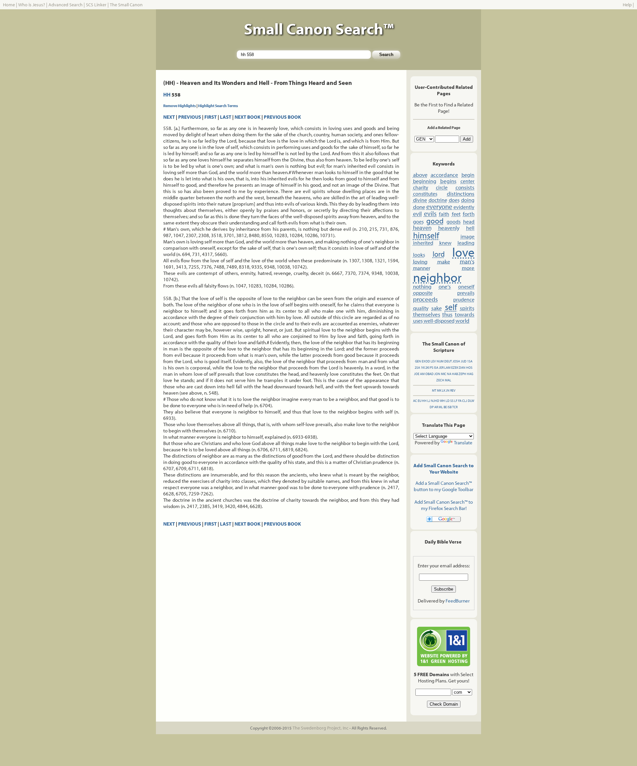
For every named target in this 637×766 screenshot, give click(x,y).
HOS (469, 367)
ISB (450, 407)
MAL (448, 380)
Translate (463, 442)
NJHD (435, 401)
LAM (447, 367)
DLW (471, 401)
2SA (417, 367)
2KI (427, 367)
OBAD (429, 374)
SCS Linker (96, 5)
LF (456, 401)
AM (422, 374)
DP (432, 407)
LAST (225, 117)
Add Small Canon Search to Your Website (443, 468)
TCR (455, 407)
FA (459, 401)
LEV (433, 361)
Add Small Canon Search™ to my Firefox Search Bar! (443, 505)
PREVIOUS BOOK (282, 117)
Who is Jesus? (31, 5)
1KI (423, 367)
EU (419, 401)
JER (441, 367)
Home (9, 5)
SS (452, 401)
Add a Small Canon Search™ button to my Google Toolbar (443, 486)
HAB (455, 374)
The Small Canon (126, 5)
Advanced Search (65, 5)
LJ (428, 401)
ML (441, 407)
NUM (440, 361)
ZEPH (462, 374)
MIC (443, 374)
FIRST (210, 117)
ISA (436, 367)
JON (437, 374)
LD (448, 401)
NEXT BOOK (247, 117)
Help (627, 5)
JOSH (456, 361)
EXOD (426, 361)
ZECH (440, 380)
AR (436, 407)
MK (439, 390)
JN (448, 390)
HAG (470, 374)
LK (443, 390)
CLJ (464, 401)
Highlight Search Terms (218, 105)
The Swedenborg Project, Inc (320, 728)
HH (167, 94)
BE (445, 407)
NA (449, 374)
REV (453, 390)
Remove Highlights (179, 105)
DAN (462, 367)
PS (431, 367)
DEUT (448, 361)
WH (442, 401)
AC (415, 401)
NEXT (169, 117)
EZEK (454, 367)
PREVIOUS (189, 117)
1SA (469, 361)
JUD (463, 361)
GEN (418, 361)
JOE (416, 374)
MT (434, 390)
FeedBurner (458, 601)
